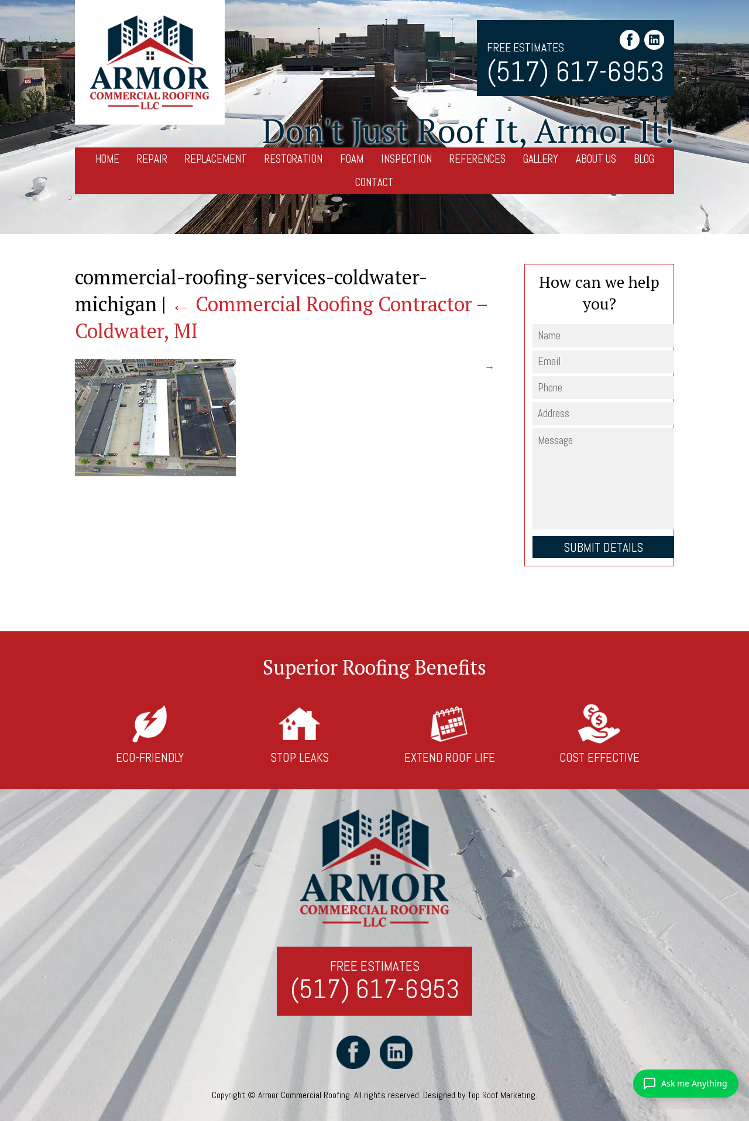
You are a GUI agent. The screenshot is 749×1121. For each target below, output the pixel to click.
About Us (596, 159)
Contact (374, 182)
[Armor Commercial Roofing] (150, 62)
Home (107, 159)
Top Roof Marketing (501, 1095)
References (477, 159)
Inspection (406, 159)
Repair (152, 159)
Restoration (293, 159)
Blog (644, 159)
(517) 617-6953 (575, 71)
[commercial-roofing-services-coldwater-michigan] (155, 472)
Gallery (540, 159)
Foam (351, 159)
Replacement (216, 159)
